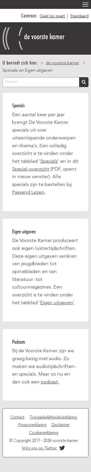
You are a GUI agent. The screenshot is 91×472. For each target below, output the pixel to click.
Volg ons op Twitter (40, 448)
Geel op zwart (52, 16)
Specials (49, 161)
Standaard (79, 16)
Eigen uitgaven (56, 302)
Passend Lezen (28, 192)
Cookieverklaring (43, 433)
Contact (17, 418)
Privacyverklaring (32, 425)
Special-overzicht (30, 169)
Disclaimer (61, 425)
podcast (49, 382)
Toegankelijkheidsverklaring (53, 418)
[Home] (13, 37)
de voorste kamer (44, 36)
